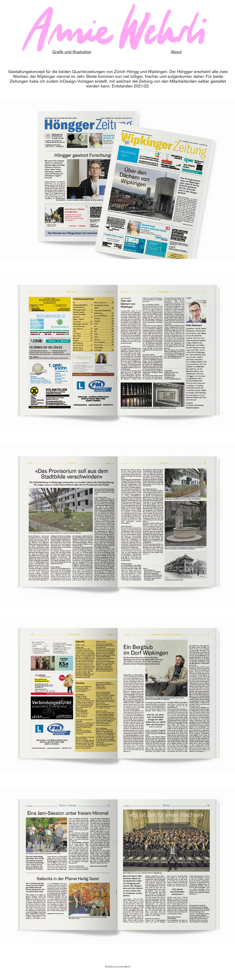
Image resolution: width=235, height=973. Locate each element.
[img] (117, 180)
